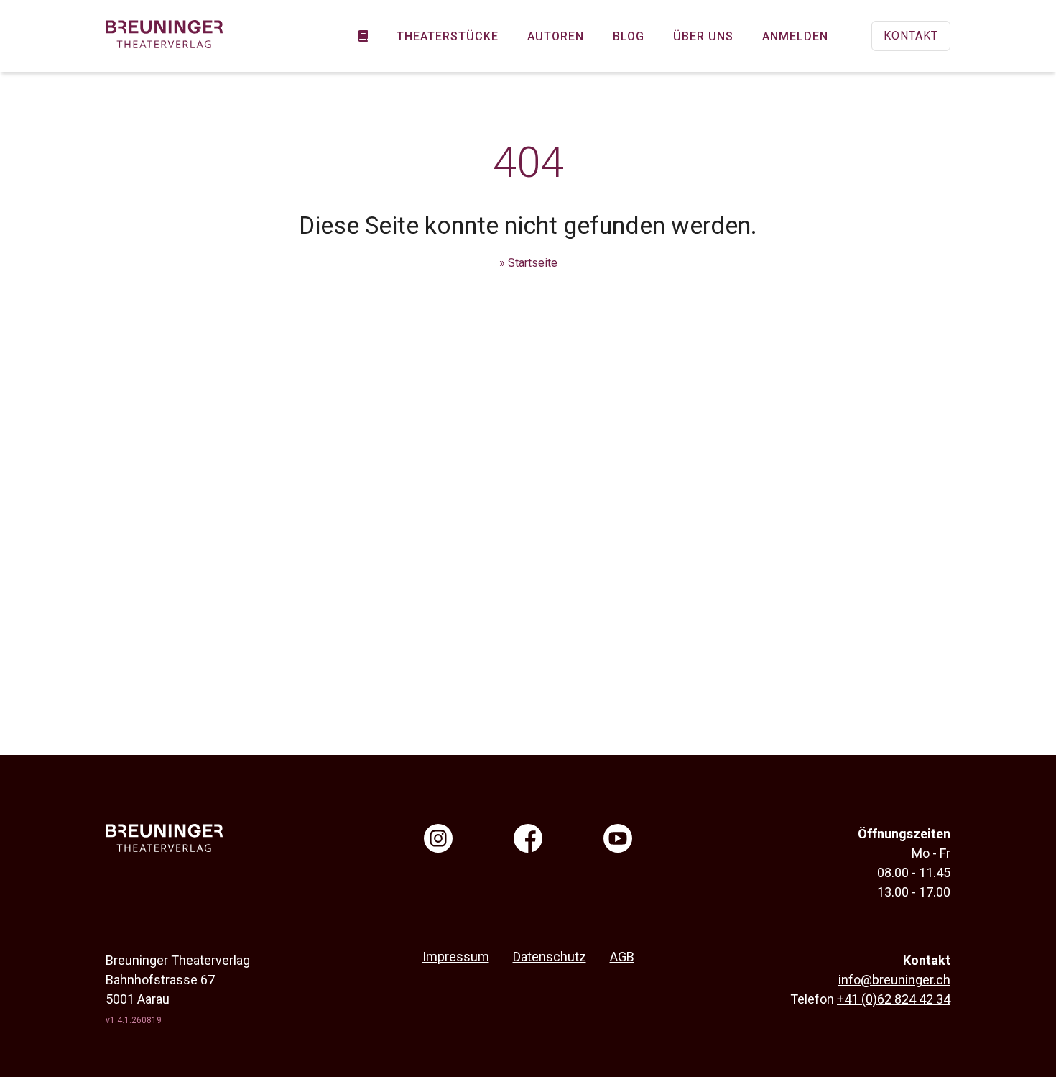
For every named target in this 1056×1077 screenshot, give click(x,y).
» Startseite (528, 263)
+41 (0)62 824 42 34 (893, 999)
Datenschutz (549, 956)
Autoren (555, 36)
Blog (628, 36)
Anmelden (795, 36)
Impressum (455, 956)
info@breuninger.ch (894, 979)
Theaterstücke (448, 36)
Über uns (703, 36)
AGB (622, 956)
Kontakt (911, 35)
